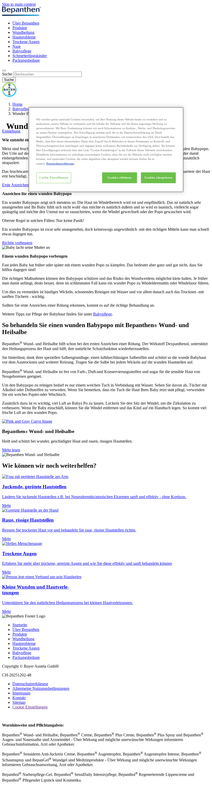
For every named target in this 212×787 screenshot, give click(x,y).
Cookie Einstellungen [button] (30, 707)
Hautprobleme (24, 37)
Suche (7, 74)
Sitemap (19, 702)
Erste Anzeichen (15, 185)
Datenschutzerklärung (30, 684)
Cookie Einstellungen (53, 177)
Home (17, 104)
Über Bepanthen (25, 23)
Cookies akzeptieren (158, 177)
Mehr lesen (11, 450)
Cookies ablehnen (120, 177)
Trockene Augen (26, 42)
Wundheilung (23, 32)
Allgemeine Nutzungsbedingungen (40, 688)
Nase (16, 46)
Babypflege (21, 51)
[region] (106, 149)
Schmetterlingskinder (29, 55)
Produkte (19, 28)
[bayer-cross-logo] (9, 95)
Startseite (19, 625)
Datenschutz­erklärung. (60, 163)
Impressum (21, 693)
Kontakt (19, 698)
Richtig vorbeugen (17, 243)
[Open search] (4, 70)
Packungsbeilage (26, 60)
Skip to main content (19, 4)
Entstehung (11, 131)
